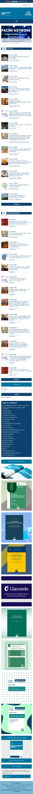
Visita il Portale (23, 1)
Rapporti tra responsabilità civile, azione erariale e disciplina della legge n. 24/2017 (19, 290)
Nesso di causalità (8, 440)
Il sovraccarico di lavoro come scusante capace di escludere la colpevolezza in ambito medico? (19, 268)
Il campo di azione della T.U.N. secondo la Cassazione (20, 125)
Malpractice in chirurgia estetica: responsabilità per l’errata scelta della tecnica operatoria (19, 245)
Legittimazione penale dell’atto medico (14, 430)
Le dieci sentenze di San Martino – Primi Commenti (14, 408)
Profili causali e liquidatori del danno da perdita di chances (19, 78)
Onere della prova (8, 442)
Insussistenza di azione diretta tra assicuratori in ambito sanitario (17, 279)
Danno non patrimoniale (10, 417)
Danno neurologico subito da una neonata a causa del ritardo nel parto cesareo (20, 256)
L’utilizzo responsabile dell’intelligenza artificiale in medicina (19, 185)
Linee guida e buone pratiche (11, 432)
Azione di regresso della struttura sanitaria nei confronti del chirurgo (20, 233)
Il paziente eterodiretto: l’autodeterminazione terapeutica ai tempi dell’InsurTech (19, 102)
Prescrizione (6, 446)
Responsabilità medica (9, 451)
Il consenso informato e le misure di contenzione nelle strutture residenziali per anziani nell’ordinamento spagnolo (20, 162)
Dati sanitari (6, 421)
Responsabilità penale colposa (11, 453)
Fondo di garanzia (8, 427)
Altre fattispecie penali (9, 455)
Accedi (25, 5)
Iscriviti (7, 776)
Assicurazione (7, 411)
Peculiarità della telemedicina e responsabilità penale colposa (17, 196)
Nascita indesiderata (8, 438)
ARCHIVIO (16, 204)
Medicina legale (7, 436)
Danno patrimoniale (8, 419)
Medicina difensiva (8, 434)
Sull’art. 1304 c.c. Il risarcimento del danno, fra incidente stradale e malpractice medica (20, 371)
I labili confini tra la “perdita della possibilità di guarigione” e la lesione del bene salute (20, 68)
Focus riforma (7, 425)
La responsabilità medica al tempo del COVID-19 (16, 405)
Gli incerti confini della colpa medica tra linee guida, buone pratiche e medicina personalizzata (19, 90)
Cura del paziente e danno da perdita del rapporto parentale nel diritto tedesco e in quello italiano (20, 150)
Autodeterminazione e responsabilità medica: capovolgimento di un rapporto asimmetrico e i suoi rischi (19, 174)
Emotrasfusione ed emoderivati (12, 423)
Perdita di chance (8, 444)
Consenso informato (9, 415)
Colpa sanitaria (7, 413)
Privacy (5, 448)
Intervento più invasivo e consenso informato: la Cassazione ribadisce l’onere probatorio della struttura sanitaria (20, 222)
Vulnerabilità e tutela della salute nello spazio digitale (19, 57)
